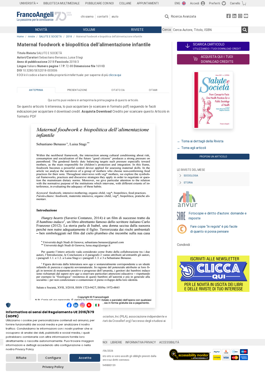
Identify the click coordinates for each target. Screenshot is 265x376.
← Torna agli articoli (191, 148)
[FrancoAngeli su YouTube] (246, 16)
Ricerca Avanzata (183, 16)
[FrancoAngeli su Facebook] (228, 16)
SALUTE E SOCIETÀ (50, 36)
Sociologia (191, 175)
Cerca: (166, 30)
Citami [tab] (153, 90)
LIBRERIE (116, 342)
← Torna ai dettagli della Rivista (200, 141)
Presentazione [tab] (77, 90)
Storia (188, 182)
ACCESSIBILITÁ (169, 342)
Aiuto (115, 16)
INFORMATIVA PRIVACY (140, 342)
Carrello (235, 3)
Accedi (194, 3)
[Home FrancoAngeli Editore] (44, 16)
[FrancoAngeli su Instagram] (240, 16)
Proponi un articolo (213, 156)
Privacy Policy (53, 367)
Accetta (85, 358)
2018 (69, 36)
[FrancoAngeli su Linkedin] (234, 16)
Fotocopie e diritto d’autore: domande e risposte (218, 215)
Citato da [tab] (118, 90)
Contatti (102, 16)
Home (20, 36)
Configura (53, 358)
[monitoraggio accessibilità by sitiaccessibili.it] (190, 351)
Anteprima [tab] (36, 90)
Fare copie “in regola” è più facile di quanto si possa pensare (213, 229)
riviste (31, 36)
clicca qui (115, 75)
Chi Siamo (87, 16)
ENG (177, 3)
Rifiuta (21, 358)
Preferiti (214, 3)
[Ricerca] (244, 29)
